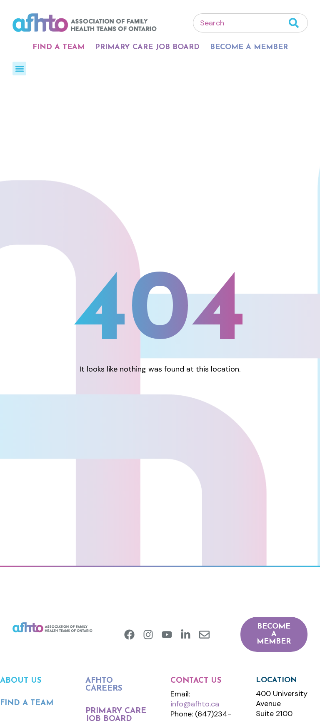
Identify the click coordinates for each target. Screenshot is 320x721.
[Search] (298, 22)
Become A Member (249, 47)
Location (276, 680)
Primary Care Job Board (147, 47)
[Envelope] (204, 634)
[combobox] (241, 22)
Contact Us (196, 681)
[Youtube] (167, 634)
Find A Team (58, 47)
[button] (19, 68)
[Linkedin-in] (185, 634)
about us (21, 681)
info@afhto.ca (194, 704)
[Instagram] (148, 634)
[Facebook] (129, 634)
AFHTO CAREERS (103, 685)
